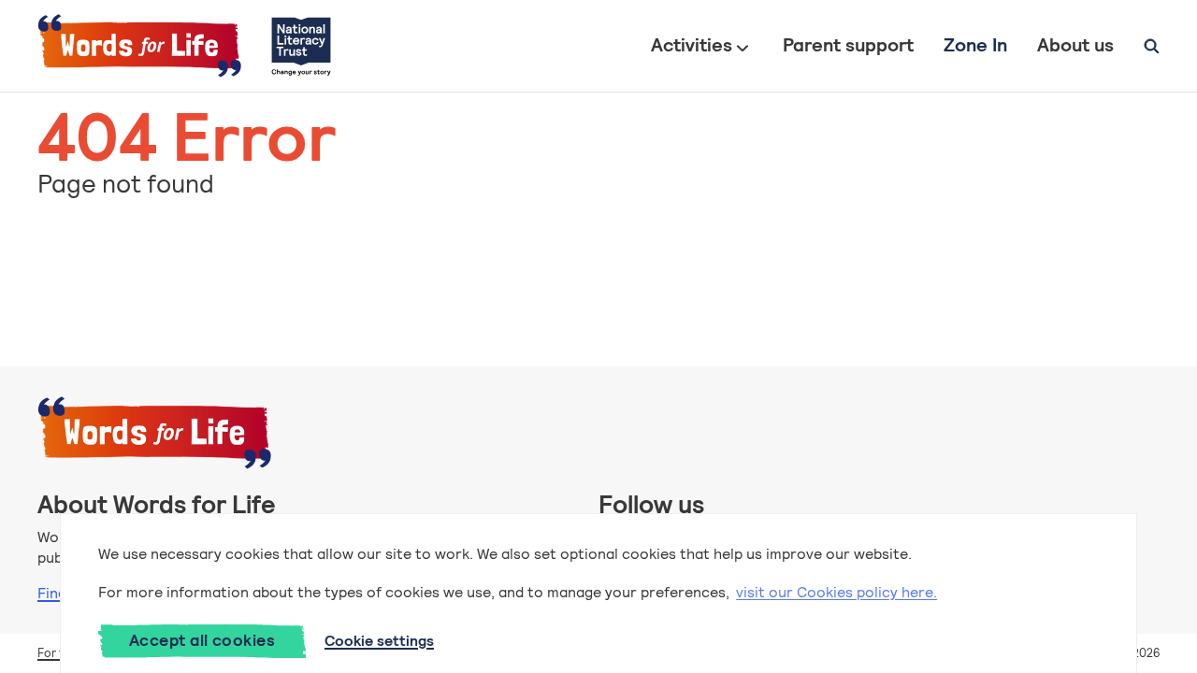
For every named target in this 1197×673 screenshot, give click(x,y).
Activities (691, 45)
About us (1075, 45)
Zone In (975, 45)
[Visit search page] (1152, 46)
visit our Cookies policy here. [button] (836, 592)
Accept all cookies (202, 640)
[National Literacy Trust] (301, 45)
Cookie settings (379, 641)
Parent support (848, 45)
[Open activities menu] (742, 46)
